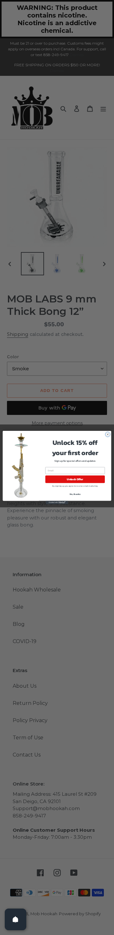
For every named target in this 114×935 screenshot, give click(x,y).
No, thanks (75, 494)
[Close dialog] (107, 434)
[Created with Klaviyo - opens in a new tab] (57, 502)
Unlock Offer (75, 479)
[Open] (15, 919)
